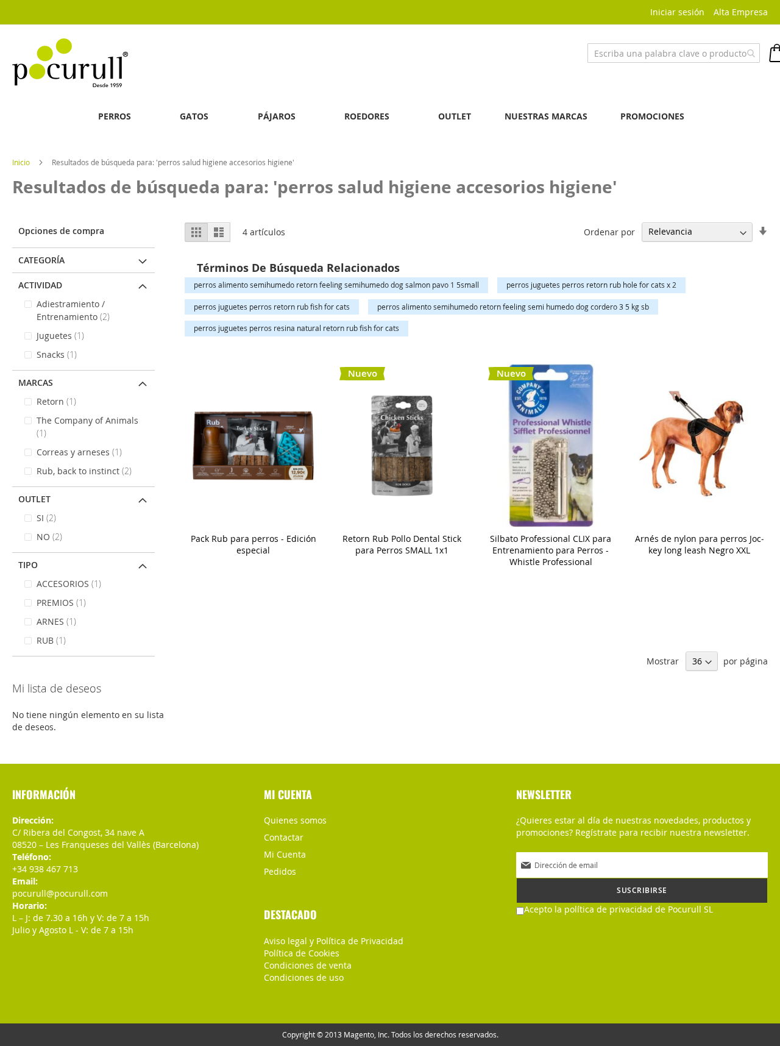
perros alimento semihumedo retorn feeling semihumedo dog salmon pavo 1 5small (336, 285)
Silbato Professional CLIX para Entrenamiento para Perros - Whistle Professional (550, 550)
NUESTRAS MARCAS (546, 116)
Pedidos (280, 871)
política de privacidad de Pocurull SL (638, 909)
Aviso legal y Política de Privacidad (333, 941)
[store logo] (70, 62)
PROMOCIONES (652, 116)
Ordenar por (609, 231)
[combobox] (673, 53)
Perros (114, 116)
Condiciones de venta (308, 965)
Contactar (283, 837)
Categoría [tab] (41, 260)
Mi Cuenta (285, 854)
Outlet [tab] (34, 499)
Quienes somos (295, 820)
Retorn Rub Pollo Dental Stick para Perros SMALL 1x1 (401, 544)
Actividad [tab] (40, 285)
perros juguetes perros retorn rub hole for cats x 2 (591, 285)
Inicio (22, 162)
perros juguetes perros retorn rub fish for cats (272, 306)
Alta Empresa (741, 12)
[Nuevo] (401, 524)
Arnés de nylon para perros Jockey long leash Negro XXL (699, 544)
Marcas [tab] (35, 382)
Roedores (366, 116)
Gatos (194, 116)
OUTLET (454, 116)
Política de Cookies (301, 953)
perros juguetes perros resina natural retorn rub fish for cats (296, 328)
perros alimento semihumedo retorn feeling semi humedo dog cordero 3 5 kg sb (513, 306)
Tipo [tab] (28, 565)
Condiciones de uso (304, 977)
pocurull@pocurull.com (60, 893)
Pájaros (277, 116)
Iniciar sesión (677, 12)
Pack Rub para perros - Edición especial (253, 544)
